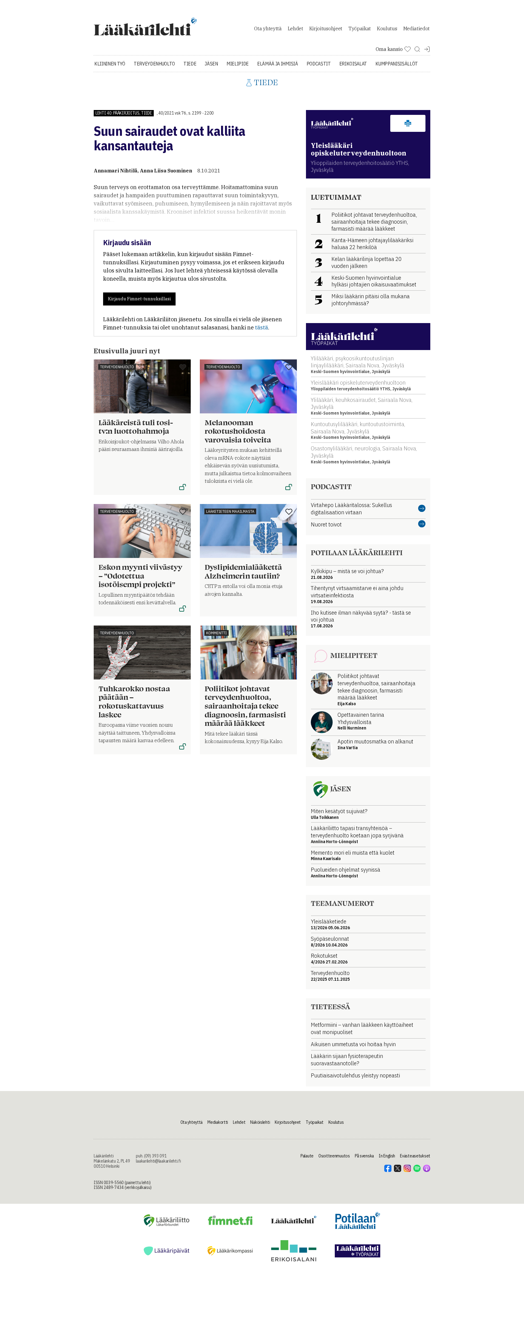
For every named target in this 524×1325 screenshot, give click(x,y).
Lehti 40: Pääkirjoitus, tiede (124, 113)
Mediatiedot (416, 28)
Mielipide (238, 64)
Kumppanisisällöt (396, 64)
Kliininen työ (109, 64)
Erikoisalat (353, 64)
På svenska (364, 1156)
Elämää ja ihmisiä (277, 64)
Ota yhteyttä (267, 28)
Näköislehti (260, 1122)
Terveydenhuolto (154, 64)
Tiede (189, 64)
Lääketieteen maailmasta (230, 511)
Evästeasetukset (415, 1156)
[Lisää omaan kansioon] (182, 367)
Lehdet (295, 28)
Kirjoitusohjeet (325, 28)
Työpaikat (359, 28)
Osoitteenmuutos (334, 1156)
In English (387, 1156)
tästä (261, 327)
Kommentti (216, 633)
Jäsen (211, 64)
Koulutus (387, 28)
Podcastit (319, 64)
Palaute (307, 1156)
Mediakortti (217, 1122)
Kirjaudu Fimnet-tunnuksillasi (139, 299)
